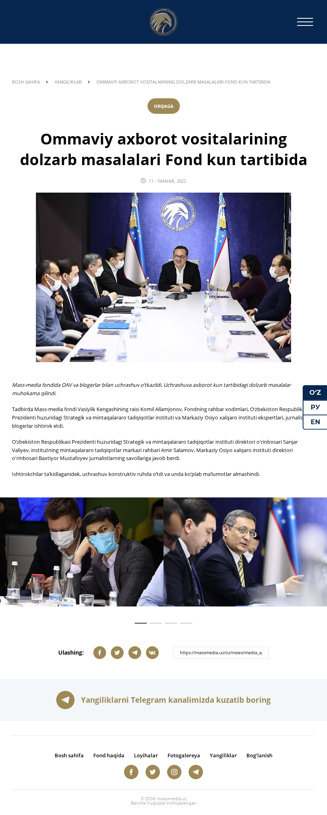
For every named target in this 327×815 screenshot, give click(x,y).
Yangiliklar (68, 82)
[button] (141, 623)
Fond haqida (108, 755)
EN (315, 421)
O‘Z (315, 392)
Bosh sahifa (26, 82)
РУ (315, 407)
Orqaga (163, 106)
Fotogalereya (183, 755)
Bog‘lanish (259, 755)
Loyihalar (146, 755)
